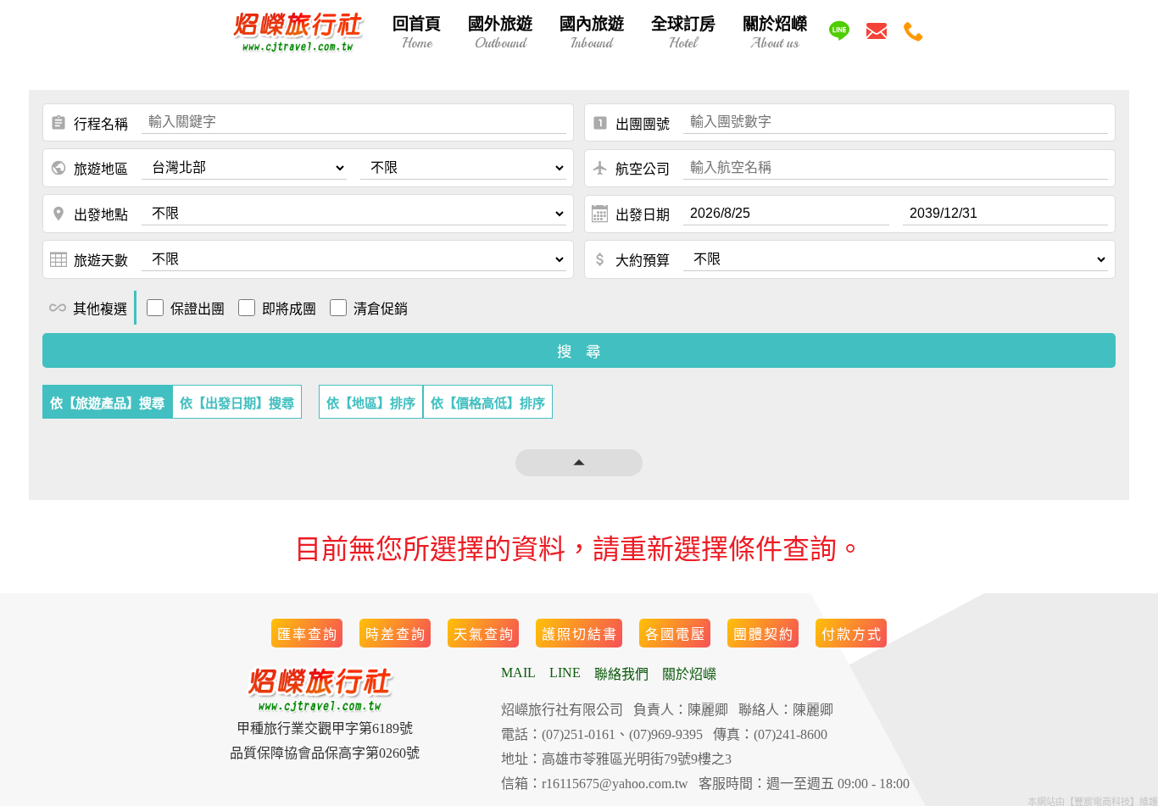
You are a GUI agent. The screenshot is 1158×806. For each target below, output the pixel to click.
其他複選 (88, 307)
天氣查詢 (484, 634)
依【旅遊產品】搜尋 (107, 403)
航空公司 (631, 167)
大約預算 (631, 259)
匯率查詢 (307, 634)
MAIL (518, 672)
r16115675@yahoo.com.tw (615, 783)
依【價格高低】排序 (488, 403)
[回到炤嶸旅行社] (302, 31)
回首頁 (416, 33)
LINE (565, 672)
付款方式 (851, 634)
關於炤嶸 (689, 674)
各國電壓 (675, 634)
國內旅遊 (592, 33)
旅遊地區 (89, 167)
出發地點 (89, 213)
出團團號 (631, 122)
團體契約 (763, 634)
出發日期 (642, 215)
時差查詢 (395, 634)
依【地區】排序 (370, 403)
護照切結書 (580, 634)
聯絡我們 (621, 674)
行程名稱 (89, 122)
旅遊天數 (101, 260)
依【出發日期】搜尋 (237, 403)
